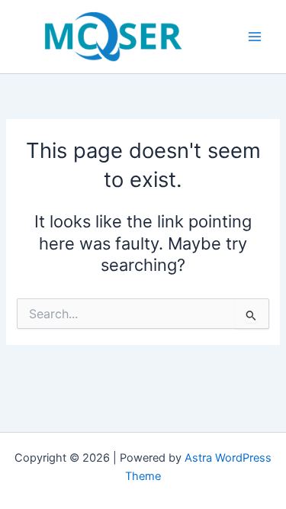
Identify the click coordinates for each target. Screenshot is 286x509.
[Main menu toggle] (255, 37)
